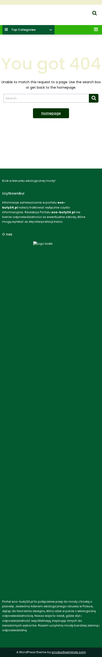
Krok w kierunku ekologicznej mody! (29, 17)
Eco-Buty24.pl (11, 12)
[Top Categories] (50, 30)
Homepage (51, 113)
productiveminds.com (69, 652)
